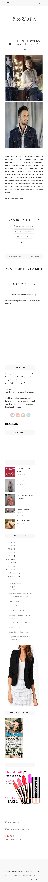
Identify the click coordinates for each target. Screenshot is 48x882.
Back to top (36, 879)
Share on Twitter (25, 231)
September (14, 583)
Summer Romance (15, 606)
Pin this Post (25, 237)
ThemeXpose (25, 871)
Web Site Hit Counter (13, 839)
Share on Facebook (24, 226)
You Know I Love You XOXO (19, 623)
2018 (10, 542)
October (13, 580)
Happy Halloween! (24, 520)
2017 (10, 546)
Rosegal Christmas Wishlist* (24, 469)
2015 (10, 552)
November (13, 576)
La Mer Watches (15, 627)
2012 (10, 563)
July (11, 590)
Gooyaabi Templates (12, 875)
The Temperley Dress (17, 610)
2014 (10, 556)
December (13, 573)
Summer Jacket (15, 601)
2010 (10, 569)
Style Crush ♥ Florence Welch (20, 632)
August (12, 587)
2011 (10, 566)
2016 (10, 549)
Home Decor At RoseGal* (23, 511)
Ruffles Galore (22, 481)
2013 (10, 559)
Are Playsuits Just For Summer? (25, 497)
